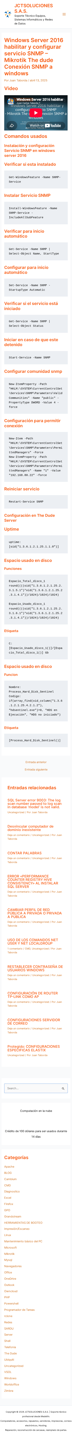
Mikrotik (9, 1254)
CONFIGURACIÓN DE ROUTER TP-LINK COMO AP (32, 995)
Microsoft (10, 1247)
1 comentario (14, 948)
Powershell (11, 1303)
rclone (8, 1316)
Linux (7, 1235)
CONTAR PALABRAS (24, 853)
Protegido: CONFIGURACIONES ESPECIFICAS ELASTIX (33, 1048)
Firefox (8, 1204)
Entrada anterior (36, 762)
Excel (7, 1197)
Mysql (8, 1260)
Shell (7, 1341)
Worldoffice (11, 1384)
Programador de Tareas (19, 1310)
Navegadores (13, 1266)
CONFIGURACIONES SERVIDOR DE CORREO (33, 1021)
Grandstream (12, 1216)
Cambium (10, 1179)
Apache (9, 1166)
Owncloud (10, 1291)
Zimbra (8, 1390)
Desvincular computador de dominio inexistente (30, 828)
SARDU (9, 1328)
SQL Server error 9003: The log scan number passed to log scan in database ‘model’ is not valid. (34, 803)
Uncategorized (15, 812)
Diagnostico (12, 1191)
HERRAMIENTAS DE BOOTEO (23, 1222)
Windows (10, 1378)
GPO (7, 1210)
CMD (27, 948)
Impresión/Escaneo (17, 1229)
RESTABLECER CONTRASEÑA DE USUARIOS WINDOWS (35, 968)
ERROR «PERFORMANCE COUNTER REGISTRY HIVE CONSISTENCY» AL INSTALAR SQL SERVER (32, 881)
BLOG (8, 1173)
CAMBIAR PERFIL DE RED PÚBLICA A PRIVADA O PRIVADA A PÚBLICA (34, 913)
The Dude (10, 1353)
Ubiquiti (9, 1359)
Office (8, 1272)
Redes (8, 1322)
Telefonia (10, 1347)
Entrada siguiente (36, 769)
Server (8, 1334)
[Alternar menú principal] (64, 14)
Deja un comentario (18, 835)
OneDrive (10, 1278)
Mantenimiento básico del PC (23, 1241)
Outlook (9, 1285)
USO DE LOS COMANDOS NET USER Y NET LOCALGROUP (32, 941)
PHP (7, 1297)
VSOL (8, 1372)
